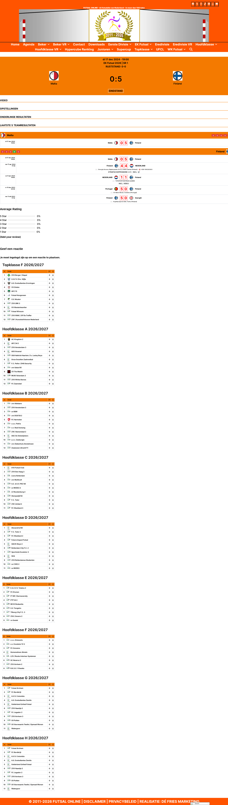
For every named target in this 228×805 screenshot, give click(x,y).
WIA (13, 556)
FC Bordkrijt (16, 692)
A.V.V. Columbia (17, 696)
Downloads (96, 44)
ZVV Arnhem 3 (17, 716)
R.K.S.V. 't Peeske (17, 668)
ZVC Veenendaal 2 (18, 432)
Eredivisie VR (182, 44)
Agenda (28, 44)
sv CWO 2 (15, 564)
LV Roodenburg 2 (18, 492)
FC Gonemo (15, 648)
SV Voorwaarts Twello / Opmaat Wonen (27, 724)
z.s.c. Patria (16, 424)
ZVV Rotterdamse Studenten (22, 560)
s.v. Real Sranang (18, 428)
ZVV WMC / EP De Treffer (21, 315)
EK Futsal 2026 (113, 63)
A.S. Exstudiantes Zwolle (21, 700)
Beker (42, 44)
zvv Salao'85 (16, 367)
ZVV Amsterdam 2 (18, 407)
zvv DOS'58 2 (16, 416)
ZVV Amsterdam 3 (18, 347)
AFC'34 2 (15, 343)
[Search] (191, 49)
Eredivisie (162, 44)
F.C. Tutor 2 (16, 532)
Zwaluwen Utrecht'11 (19, 448)
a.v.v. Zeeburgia (17, 440)
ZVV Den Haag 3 (17, 472)
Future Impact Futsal (19, 540)
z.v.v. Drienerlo (16, 640)
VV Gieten (15, 287)
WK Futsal (175, 49)
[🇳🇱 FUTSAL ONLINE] (114, 25)
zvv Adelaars (16, 403)
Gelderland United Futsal (21, 704)
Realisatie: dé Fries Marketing (169, 801)
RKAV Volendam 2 (18, 376)
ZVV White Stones (18, 380)
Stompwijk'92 (17, 496)
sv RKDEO (15, 568)
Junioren (103, 49)
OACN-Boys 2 (17, 544)
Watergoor (15, 728)
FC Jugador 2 (16, 712)
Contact (79, 44)
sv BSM (14, 412)
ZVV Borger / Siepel (19, 275)
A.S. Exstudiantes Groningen (23, 283)
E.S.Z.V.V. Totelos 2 (18, 588)
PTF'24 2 (13, 600)
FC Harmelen (16, 420)
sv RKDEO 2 (16, 488)
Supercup (124, 49)
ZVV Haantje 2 (17, 708)
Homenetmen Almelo (18, 652)
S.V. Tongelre (15, 608)
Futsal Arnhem (17, 688)
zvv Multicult (16, 480)
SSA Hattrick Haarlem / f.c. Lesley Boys (26, 355)
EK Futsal (141, 44)
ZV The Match (17, 372)
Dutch (196, 803)
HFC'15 (14, 291)
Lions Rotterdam (18, 476)
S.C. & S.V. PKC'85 (18, 484)
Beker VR (59, 44)
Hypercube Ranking (79, 49)
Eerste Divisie (118, 44)
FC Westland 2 (17, 536)
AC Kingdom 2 (17, 339)
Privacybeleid (123, 801)
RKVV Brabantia (16, 604)
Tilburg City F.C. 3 (17, 612)
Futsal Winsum (17, 311)
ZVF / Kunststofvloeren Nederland (25, 319)
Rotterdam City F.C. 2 (20, 548)
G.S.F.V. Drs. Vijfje (18, 279)
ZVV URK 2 (15, 303)
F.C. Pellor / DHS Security (21, 363)
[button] (48, 44)
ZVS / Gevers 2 (16, 616)
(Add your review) (10, 237)
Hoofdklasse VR (46, 49)
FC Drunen (14, 592)
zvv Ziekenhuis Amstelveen (22, 444)
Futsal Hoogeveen (18, 295)
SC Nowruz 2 (15, 660)
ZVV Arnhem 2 (16, 664)
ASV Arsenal (16, 351)
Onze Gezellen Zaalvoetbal (22, 359)
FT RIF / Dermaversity (19, 596)
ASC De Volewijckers (19, 436)
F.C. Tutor (15, 500)
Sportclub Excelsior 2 (20, 552)
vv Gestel (14, 620)
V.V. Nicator (16, 299)
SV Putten (15, 720)
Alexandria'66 (17, 528)
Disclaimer (95, 801)
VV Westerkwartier (19, 307)
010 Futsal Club (17, 468)
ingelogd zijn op (19, 257)
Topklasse (142, 49)
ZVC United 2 (16, 504)
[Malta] (54, 79)
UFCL (160, 49)
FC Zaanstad (16, 384)
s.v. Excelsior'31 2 (17, 644)
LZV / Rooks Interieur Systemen (23, 656)
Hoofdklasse (205, 44)
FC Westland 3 (17, 508)
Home (15, 44)
